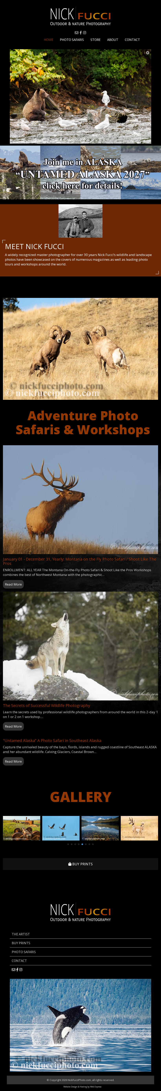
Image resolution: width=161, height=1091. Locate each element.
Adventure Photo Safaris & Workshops (83, 422)
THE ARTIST (21, 934)
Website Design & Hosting (75, 1086)
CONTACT (19, 961)
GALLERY (81, 796)
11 (92, 140)
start (48, 140)
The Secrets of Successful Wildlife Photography (46, 705)
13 (100, 140)
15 (108, 140)
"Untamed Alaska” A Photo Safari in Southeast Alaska (52, 740)
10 (88, 140)
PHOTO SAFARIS (24, 952)
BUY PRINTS (82, 864)
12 (96, 140)
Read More (13, 584)
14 (104, 140)
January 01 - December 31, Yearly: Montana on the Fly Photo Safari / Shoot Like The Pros (79, 561)
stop (112, 140)
